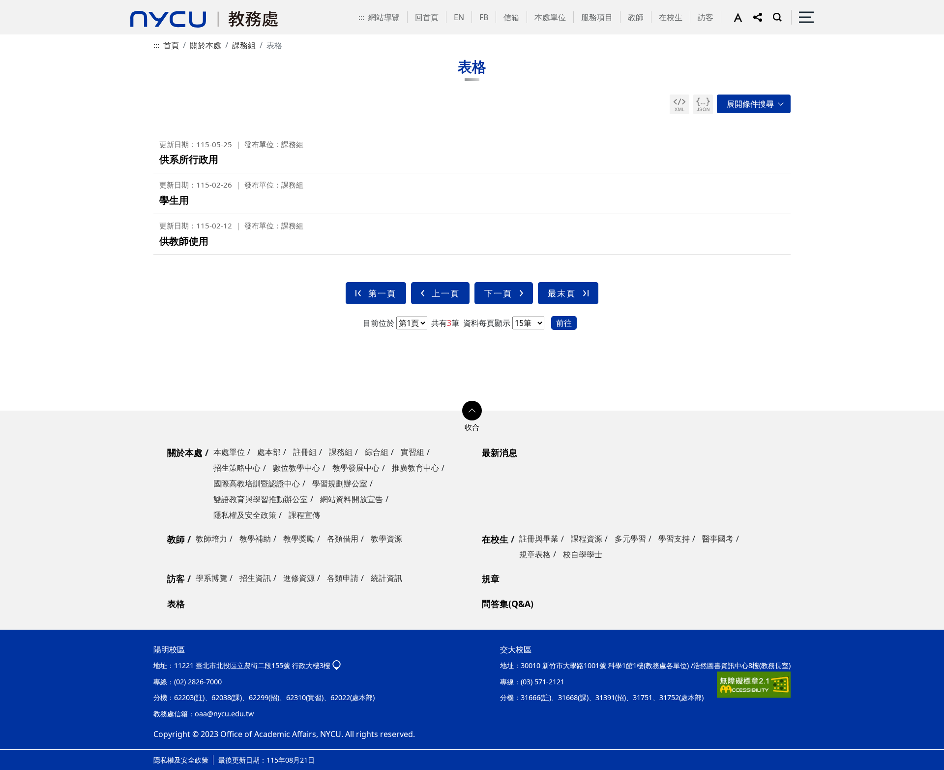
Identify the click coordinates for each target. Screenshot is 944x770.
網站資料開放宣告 (351, 499)
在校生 (670, 17)
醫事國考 (718, 538)
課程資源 (586, 538)
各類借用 (342, 538)
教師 (636, 17)
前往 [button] (564, 323)
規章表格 (535, 554)
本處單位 (550, 17)
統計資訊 (386, 578)
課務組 (244, 45)
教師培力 (211, 538)
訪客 (705, 17)
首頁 (171, 45)
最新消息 (499, 452)
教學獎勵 (299, 538)
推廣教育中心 (415, 467)
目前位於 (378, 323)
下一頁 (498, 293)
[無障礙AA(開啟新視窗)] (754, 685)
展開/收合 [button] (754, 104)
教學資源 (386, 538)
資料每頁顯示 (485, 323)
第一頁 (382, 293)
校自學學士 (582, 554)
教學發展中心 (356, 467)
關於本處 (205, 45)
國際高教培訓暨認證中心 (256, 483)
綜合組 (376, 452)
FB (483, 17)
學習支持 (674, 538)
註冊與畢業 (539, 538)
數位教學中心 (296, 467)
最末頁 (562, 293)
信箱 (511, 17)
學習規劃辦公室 (339, 483)
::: (361, 17)
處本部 (269, 452)
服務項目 (597, 17)
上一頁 (446, 293)
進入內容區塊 (23, 5)
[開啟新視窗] (679, 104)
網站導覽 (384, 17)
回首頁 (427, 17)
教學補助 (255, 538)
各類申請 (342, 578)
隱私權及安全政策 (244, 515)
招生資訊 (255, 578)
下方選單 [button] (472, 410)
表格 (176, 604)
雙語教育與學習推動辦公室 (260, 499)
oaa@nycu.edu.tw (224, 713)
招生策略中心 (237, 467)
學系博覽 (211, 578)
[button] (743, 17)
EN (459, 17)
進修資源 (299, 578)
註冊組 (305, 452)
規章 (491, 578)
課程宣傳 (304, 515)
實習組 (412, 452)
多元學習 (630, 538)
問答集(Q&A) (507, 604)
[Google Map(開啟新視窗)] (336, 665)
